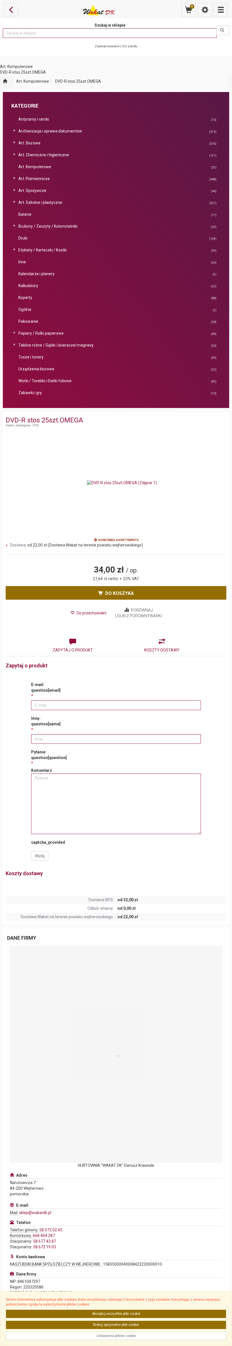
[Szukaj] (222, 30)
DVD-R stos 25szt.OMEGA (78, 81)
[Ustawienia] (205, 9)
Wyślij (40, 856)
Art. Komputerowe (32, 81)
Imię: (46, 721)
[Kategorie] (221, 9)
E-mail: (46, 687)
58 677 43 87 (44, 1241)
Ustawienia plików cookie (116, 1336)
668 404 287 (44, 1235)
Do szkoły (130, 46)
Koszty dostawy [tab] (161, 650)
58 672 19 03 (44, 1247)
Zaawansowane (107, 46)
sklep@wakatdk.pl (35, 1212)
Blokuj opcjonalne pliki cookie (116, 1325)
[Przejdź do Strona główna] (5, 81)
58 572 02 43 (50, 1230)
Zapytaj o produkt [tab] (73, 650)
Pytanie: (49, 755)
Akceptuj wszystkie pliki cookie (116, 1314)
